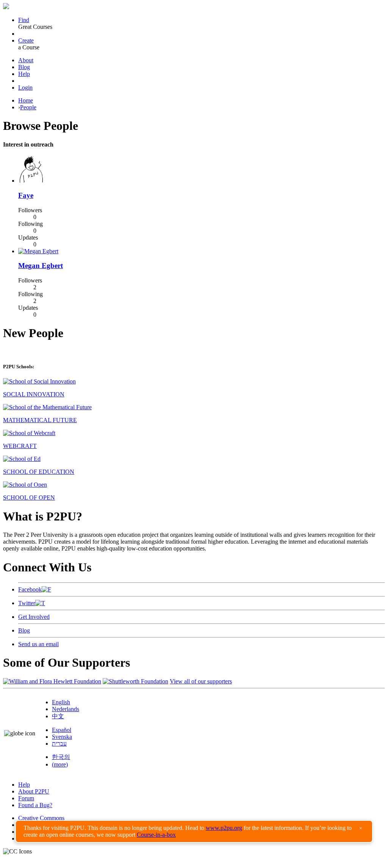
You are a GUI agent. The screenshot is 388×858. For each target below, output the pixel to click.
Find (23, 20)
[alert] (194, 831)
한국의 (61, 757)
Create (26, 40)
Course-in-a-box (156, 834)
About (25, 60)
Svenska (62, 736)
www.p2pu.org (224, 828)
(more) (60, 764)
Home (25, 100)
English (61, 702)
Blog (24, 67)
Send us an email (38, 644)
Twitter (26, 603)
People (28, 107)
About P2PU (33, 791)
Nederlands (65, 709)
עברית (59, 743)
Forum (26, 798)
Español (61, 730)
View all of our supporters (201, 681)
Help (24, 74)
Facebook (30, 589)
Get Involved (34, 617)
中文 (58, 716)
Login (25, 87)
